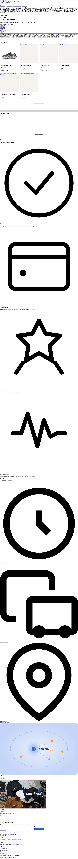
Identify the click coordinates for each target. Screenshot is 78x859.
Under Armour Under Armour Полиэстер (8, 94)
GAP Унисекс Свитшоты (64, 65)
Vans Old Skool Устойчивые (26, 65)
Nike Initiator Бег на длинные (45, 65)
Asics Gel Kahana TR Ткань (6, 65)
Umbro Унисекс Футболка (25, 94)
